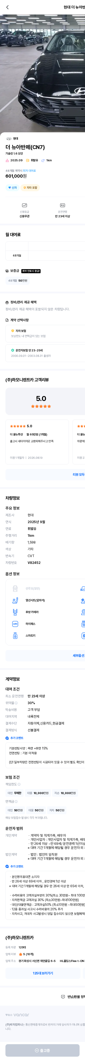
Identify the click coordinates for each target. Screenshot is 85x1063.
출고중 (45, 1050)
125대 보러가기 (43, 973)
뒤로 (7, 7)
